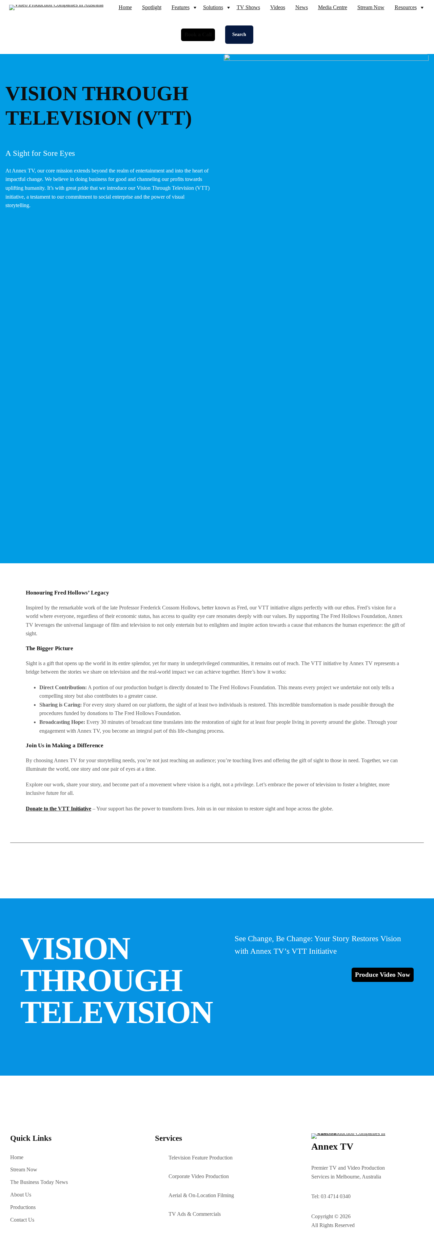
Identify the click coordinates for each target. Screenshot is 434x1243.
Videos (277, 7)
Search (239, 34)
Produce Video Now (382, 974)
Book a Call (198, 34)
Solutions (213, 7)
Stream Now (370, 7)
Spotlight (151, 7)
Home (125, 7)
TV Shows (248, 7)
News (301, 7)
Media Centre (332, 7)
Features (181, 7)
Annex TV (332, 1146)
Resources (406, 7)
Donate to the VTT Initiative (58, 808)
